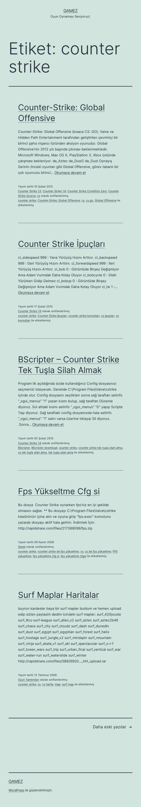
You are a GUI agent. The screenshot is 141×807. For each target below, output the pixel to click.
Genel (21, 546)
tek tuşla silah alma (60, 452)
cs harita (47, 684)
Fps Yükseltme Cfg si (59, 491)
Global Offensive (105, 200)
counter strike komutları (84, 315)
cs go (89, 200)
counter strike (27, 200)
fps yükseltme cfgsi (73, 556)
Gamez (70, 10)
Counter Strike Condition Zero (87, 191)
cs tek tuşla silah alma (32, 452)
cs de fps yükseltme (98, 551)
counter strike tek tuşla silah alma (100, 447)
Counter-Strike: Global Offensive (59, 200)
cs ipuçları (107, 315)
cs (38, 195)
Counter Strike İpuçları (61, 244)
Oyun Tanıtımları (28, 679)
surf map (68, 684)
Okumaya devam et (70, 173)
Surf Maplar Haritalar (58, 595)
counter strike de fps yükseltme (58, 551)
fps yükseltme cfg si (46, 556)
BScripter (24, 447)
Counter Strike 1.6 (54, 191)
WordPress (16, 790)
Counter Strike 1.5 (29, 191)
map (58, 684)
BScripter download (44, 447)
